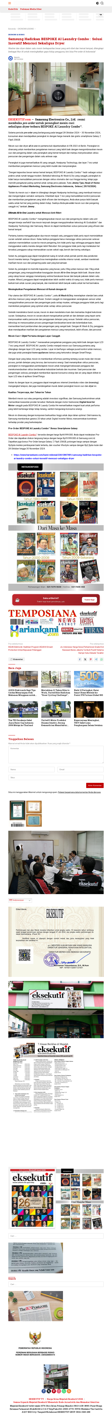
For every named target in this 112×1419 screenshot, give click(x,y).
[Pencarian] (102, 3)
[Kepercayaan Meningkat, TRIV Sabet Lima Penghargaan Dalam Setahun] (89, 709)
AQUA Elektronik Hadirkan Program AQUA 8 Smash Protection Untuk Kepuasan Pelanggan (30, 647)
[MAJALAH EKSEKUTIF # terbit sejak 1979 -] (56, 1376)
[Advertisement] (56, 613)
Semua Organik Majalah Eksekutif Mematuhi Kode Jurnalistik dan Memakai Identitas (56, 1402)
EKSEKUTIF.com (19, 119)
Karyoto (17, 57)
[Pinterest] (54, 1391)
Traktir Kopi (89, 600)
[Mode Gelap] (97, 3)
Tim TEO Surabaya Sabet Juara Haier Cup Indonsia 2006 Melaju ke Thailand (20, 722)
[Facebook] (44, 1391)
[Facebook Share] (80, 659)
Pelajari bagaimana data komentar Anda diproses (79, 792)
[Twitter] (49, 1391)
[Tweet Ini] (85, 659)
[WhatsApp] (64, 1391)
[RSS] (69, 1391)
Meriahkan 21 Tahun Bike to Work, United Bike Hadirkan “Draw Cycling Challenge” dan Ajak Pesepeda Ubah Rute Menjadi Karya (55, 693)
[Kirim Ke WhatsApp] (102, 659)
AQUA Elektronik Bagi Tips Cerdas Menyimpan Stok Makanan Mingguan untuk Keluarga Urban (22, 693)
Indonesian (18, 900)
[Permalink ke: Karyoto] (10, 58)
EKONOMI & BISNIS (16, 35)
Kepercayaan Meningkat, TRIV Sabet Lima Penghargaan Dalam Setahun (88, 722)
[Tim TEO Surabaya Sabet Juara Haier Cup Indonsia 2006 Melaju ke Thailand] (23, 709)
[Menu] (10, 3)
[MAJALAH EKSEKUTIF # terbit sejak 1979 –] (22, 3)
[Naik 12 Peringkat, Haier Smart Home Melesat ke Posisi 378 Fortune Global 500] (89, 679)
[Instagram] (59, 1391)
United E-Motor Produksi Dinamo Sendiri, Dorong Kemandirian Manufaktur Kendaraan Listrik (54, 723)
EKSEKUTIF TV (36, 1399)
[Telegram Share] (96, 659)
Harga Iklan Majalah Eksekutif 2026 (65, 1399)
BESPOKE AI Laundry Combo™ (22, 434)
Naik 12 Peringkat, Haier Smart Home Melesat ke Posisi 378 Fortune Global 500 (88, 692)
